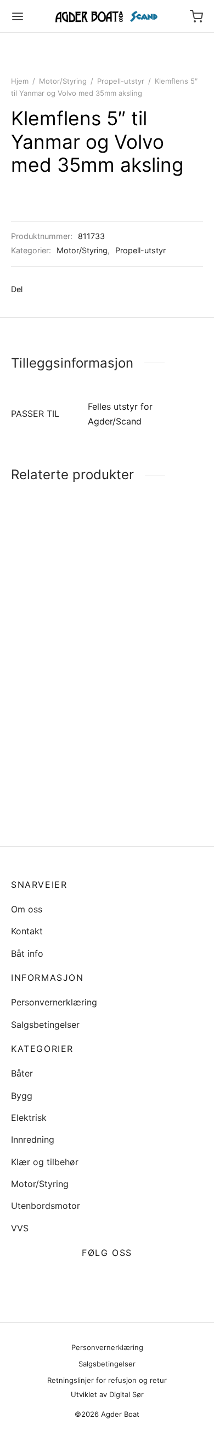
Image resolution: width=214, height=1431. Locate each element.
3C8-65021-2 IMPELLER (139, 807)
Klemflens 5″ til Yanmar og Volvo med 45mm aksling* (153, 619)
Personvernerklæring (54, 1002)
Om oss (26, 909)
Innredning (32, 1139)
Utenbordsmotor (45, 1205)
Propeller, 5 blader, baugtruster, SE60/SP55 (50, 650)
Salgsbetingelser (45, 1024)
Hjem (20, 81)
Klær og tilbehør (44, 1161)
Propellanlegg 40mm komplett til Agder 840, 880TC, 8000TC (55, 792)
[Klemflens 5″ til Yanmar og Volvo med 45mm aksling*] (157, 566)
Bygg (21, 1095)
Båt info (27, 953)
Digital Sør (126, 1394)
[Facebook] (36, 289)
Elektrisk (29, 1117)
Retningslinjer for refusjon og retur (107, 1380)
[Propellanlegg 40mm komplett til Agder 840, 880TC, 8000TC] (57, 734)
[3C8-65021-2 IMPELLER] (157, 744)
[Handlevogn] (196, 16)
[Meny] (17, 16)
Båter (22, 1073)
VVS (20, 1228)
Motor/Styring (63, 81)
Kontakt (27, 931)
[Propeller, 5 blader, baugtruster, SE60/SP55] (57, 581)
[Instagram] (120, 1279)
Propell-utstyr (120, 81)
